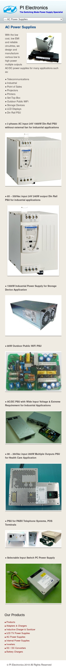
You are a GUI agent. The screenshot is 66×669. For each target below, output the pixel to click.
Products (10, 622)
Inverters (10, 644)
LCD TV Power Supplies (18, 633)
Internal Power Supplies (18, 640)
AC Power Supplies (15, 636)
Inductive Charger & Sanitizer (20, 629)
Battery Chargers (14, 651)
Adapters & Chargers (16, 625)
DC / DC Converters (16, 647)
